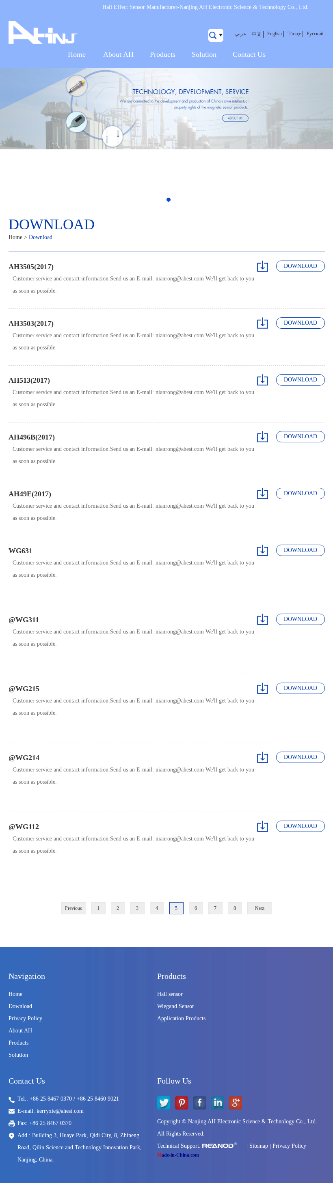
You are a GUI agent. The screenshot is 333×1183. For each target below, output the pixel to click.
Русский (315, 34)
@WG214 (24, 758)
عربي (240, 34)
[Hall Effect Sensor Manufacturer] (166, 108)
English (274, 34)
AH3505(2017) (31, 267)
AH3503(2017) (31, 323)
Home (77, 54)
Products (162, 54)
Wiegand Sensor (175, 1006)
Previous (73, 908)
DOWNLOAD (300, 266)
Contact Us (249, 54)
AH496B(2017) (32, 437)
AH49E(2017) (30, 494)
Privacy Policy (25, 1018)
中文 (257, 34)
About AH (118, 54)
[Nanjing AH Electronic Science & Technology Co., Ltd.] (43, 33)
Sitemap (258, 1146)
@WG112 (24, 827)
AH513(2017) (29, 380)
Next (259, 908)
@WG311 (24, 620)
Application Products (181, 1018)
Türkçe (294, 34)
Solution (204, 54)
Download (20, 1006)
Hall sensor (170, 994)
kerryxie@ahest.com (60, 1111)
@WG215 (24, 689)
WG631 (20, 551)
